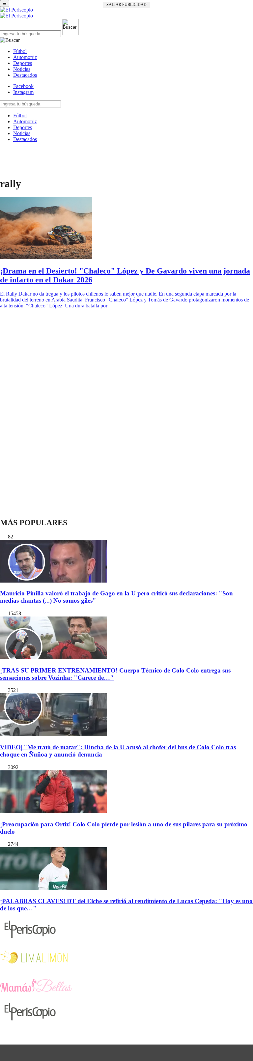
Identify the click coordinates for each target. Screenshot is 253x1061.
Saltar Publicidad (126, 4)
